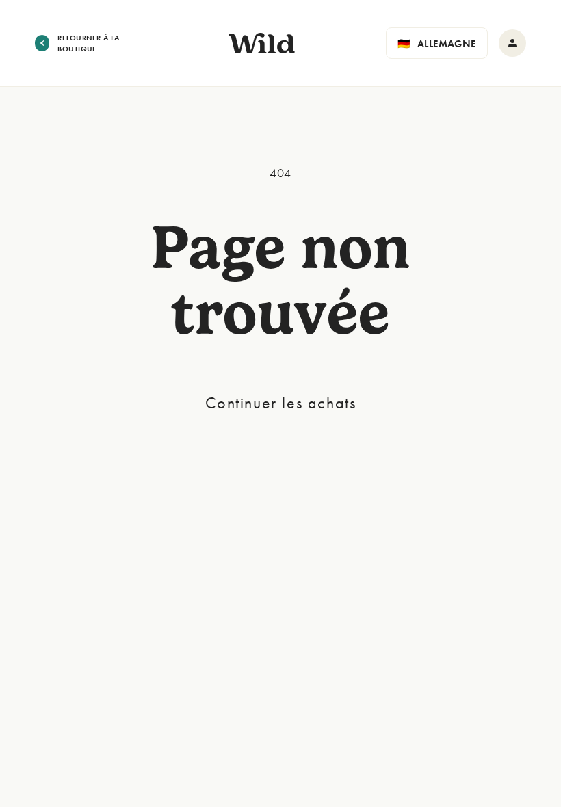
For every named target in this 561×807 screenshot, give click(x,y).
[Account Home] (512, 43)
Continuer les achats (280, 402)
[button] (437, 43)
